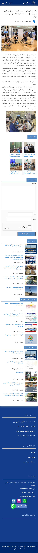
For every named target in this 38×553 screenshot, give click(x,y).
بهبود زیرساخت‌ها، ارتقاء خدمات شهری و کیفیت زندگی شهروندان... (13, 384)
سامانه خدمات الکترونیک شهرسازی (23, 422)
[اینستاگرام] (19, 500)
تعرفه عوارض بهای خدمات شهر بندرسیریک (15, 363)
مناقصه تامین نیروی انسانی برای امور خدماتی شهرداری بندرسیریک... (13, 315)
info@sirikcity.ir (25, 496)
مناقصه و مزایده (29, 462)
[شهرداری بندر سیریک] (27, 3)
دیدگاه (33, 183)
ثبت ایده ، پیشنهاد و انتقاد (26, 436)
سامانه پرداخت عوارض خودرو (25, 431)
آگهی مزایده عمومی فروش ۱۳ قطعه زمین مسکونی (14, 304)
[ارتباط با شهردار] (19, 506)
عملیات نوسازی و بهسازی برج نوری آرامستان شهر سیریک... (14, 246)
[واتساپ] (24, 500)
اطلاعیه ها (31, 457)
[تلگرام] (13, 500)
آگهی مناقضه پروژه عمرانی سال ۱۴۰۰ (14, 335)
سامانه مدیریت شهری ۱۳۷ (26, 426)
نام (34, 214)
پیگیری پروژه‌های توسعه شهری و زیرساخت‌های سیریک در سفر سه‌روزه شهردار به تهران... (13, 268)
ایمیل (34, 219)
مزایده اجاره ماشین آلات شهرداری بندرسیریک (14, 325)
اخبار (32, 453)
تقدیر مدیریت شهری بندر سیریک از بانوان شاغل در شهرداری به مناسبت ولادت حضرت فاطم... (14, 257)
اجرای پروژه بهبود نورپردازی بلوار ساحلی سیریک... (14, 288)
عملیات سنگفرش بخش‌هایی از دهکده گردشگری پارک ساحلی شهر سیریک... (13, 278)
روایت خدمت (19, 372)
